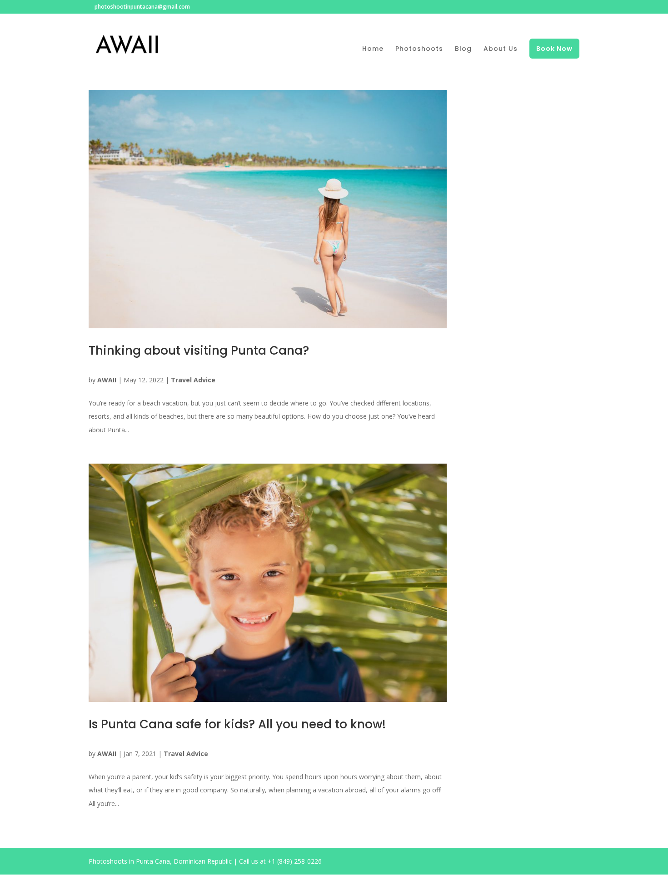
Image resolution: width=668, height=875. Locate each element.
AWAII (106, 380)
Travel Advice (193, 380)
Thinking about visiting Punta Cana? (199, 350)
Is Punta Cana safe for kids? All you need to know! (237, 724)
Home (373, 49)
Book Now (554, 48)
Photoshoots (419, 49)
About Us (501, 49)
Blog (463, 49)
